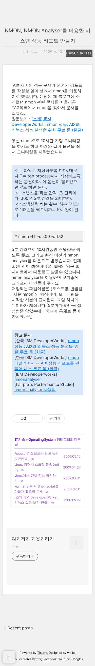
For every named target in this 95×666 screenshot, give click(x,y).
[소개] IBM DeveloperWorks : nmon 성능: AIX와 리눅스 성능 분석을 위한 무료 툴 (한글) (47, 124)
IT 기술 (20, 439)
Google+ (77, 659)
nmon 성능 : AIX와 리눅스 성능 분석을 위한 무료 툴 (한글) (46, 346)
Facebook (50, 659)
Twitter (36, 659)
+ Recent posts (18, 627)
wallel (71, 653)
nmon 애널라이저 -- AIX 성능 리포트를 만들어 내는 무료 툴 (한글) (46, 363)
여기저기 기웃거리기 (33, 538)
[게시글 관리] (37, 418)
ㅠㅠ (15, 546)
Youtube (64, 659)
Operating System (41, 439)
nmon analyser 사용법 (35, 389)
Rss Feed (18, 659)
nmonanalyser (27, 379)
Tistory (42, 653)
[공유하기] (31, 418)
